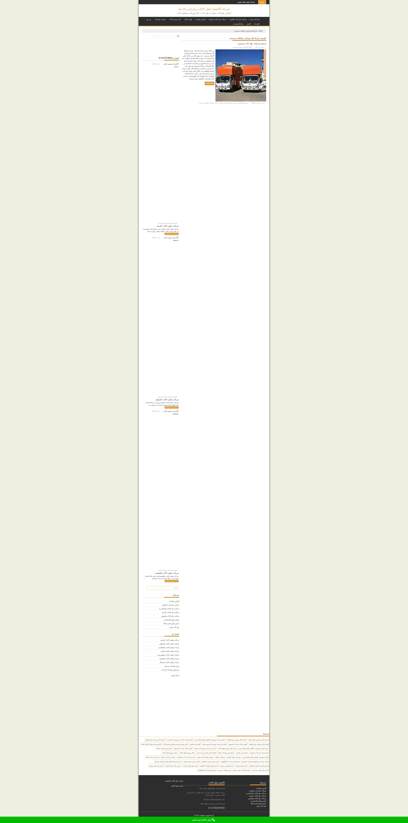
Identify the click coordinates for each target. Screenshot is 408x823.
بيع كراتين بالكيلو (220, 757)
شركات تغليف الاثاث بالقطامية (169, 647)
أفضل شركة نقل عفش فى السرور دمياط (214, 744)
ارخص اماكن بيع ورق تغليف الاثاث (227, 748)
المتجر (249, 24)
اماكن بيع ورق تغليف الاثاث (169, 753)
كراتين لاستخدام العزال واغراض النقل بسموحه (168, 761)
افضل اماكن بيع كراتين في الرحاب (206, 753)
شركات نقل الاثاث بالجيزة (217, 19)
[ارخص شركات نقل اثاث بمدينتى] (240, 51)
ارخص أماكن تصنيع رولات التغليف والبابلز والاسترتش (254, 748)
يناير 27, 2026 (156, 64)
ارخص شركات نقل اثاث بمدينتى (252, 43)
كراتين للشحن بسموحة (226, 766)
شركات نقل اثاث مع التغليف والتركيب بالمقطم (255, 761)
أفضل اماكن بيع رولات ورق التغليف (259, 744)
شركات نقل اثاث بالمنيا (152, 757)
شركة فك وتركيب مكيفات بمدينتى (223, 103)
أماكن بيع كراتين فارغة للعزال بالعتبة (151, 744)
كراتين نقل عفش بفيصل (156, 766)
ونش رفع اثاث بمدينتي (171, 666)
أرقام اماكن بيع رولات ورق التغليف (236, 740)
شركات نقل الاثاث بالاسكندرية (169, 609)
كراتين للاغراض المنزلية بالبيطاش (259, 766)
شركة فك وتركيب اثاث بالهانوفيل (230, 761)
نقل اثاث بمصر (255, 19)
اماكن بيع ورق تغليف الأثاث (186, 753)
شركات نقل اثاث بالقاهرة (238, 19)
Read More (209, 83)
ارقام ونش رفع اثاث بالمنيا (164, 748)
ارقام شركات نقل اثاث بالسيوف (183, 748)
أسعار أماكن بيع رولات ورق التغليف (155, 740)
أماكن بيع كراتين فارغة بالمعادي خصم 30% (176, 744)
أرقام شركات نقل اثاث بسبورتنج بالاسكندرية (180, 740)
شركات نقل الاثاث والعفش (171, 234)
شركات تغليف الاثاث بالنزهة (170, 640)
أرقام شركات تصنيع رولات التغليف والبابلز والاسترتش (210, 740)
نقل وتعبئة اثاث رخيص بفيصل (241, 770)
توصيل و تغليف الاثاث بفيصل (205, 757)
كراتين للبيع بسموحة (241, 766)
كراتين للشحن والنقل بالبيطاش (209, 766)
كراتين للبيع (175, 675)
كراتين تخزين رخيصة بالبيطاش (210, 761)
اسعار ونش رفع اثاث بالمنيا (226, 753)
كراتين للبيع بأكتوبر (177, 786)
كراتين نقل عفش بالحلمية (172, 766)
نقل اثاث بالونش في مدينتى (206, 103)
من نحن (148, 19)
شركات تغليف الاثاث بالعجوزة (169, 659)
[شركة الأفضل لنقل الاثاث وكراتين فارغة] (264, 19)
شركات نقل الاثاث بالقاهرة (174, 781)
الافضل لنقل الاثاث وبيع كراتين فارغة (242, 47)
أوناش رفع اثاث (201, 19)
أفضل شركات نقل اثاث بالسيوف (237, 744)
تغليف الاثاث (188, 19)
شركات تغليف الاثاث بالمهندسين (228, 2)
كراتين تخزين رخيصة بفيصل (191, 761)
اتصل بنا (257, 24)
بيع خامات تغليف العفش (234, 757)
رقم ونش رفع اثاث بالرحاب (170, 670)
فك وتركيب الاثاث (175, 19)
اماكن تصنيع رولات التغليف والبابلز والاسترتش (256, 757)
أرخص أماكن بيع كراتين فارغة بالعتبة (258, 740)
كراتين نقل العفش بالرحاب (190, 766)
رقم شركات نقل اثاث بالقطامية (186, 757)
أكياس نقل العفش (195, 744)
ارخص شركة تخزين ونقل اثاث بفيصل (205, 748)
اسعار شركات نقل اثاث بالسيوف (259, 753)
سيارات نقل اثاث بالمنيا (168, 757)
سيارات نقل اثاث (160, 19)
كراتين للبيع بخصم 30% (171, 623)
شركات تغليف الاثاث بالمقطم (169, 644)
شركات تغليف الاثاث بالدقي (170, 651)
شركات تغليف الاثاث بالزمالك (169, 662)
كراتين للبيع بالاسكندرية (171, 620)
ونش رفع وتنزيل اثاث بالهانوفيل (207, 770)
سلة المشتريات (238, 24)
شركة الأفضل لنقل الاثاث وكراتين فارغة (204, 9)
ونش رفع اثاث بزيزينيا (224, 770)
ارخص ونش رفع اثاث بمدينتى (240, 103)
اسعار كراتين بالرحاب (242, 753)
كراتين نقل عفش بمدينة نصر (260, 770)
